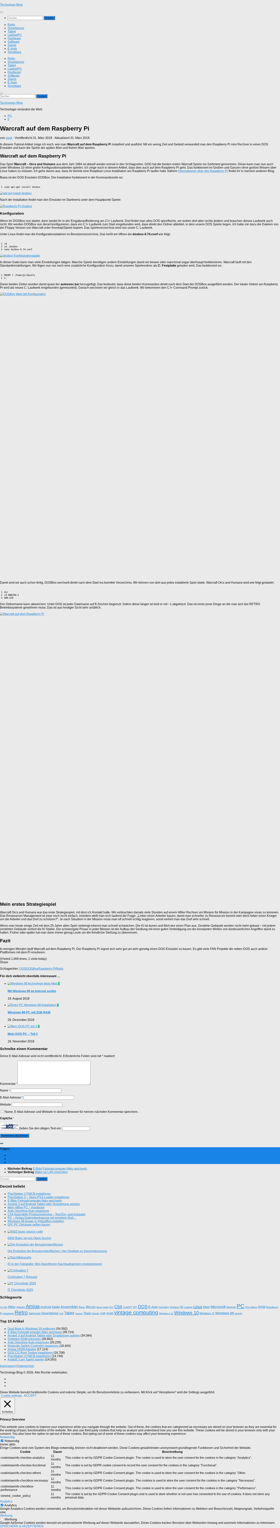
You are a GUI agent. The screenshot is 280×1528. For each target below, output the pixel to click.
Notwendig (12, 1441)
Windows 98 (224, 1313)
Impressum (7, 1366)
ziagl (9, 137)
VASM (109, 1313)
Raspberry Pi (47, 968)
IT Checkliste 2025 (20, 1289)
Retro (11, 24)
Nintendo (231, 1307)
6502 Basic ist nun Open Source (29, 1238)
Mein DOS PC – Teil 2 (23, 1034)
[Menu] (1, 12)
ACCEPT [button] (30, 1395)
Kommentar (9, 1083)
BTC (111, 1307)
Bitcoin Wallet (102, 1307)
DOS (22, 968)
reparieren (8, 1313)
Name (5, 1090)
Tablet (12, 31)
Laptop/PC (15, 35)
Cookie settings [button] (11, 1395)
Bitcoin (91, 1307)
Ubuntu (95, 1313)
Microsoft (218, 1307)
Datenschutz (25, 1366)
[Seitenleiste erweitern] (1, 1143)
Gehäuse (175, 1307)
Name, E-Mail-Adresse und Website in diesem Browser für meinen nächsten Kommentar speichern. (71, 1111)
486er (12, 1307)
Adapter (20, 1307)
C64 (118, 1306)
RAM (261, 1307)
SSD (61, 1313)
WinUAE (238, 1313)
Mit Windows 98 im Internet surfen (32, 991)
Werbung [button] (6, 1515)
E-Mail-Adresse (11, 1097)
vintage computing (136, 1312)
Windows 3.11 (166, 1313)
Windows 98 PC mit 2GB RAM (29, 1012)
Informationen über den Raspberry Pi (203, 171)
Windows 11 (206, 1313)
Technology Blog (11, 4)
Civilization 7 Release (22, 1277)
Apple (56, 1307)
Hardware (14, 38)
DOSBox (32, 968)
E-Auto (12, 48)
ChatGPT (127, 1307)
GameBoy (164, 1307)
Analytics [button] (6, 1501)
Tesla (87, 1313)
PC (10, 115)
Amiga (33, 1306)
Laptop (188, 1307)
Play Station (251, 1307)
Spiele (12, 45)
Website (5, 1104)
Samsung (35, 1313)
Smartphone (16, 28)
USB (102, 1313)
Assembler (69, 1307)
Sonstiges (14, 52)
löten (206, 1307)
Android (45, 1307)
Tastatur (79, 1313)
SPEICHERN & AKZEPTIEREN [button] (21, 1526)
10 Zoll (3, 1307)
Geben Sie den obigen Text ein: (40, 1128)
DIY (135, 1307)
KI (181, 1307)
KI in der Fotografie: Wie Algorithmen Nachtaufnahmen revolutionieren (55, 1264)
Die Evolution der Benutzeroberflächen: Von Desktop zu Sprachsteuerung (57, 1251)
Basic (82, 1307)
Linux (197, 1307)
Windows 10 (186, 1312)
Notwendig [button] (7, 1437)
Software (14, 41)
